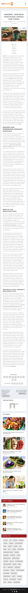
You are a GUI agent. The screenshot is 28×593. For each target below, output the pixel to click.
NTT (5, 567)
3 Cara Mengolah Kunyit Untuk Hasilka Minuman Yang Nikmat (14, 517)
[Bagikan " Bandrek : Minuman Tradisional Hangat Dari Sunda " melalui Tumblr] (12, 377)
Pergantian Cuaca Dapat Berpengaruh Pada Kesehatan (16, 505)
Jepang (14, 549)
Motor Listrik (7, 564)
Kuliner (17, 552)
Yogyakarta (16, 582)
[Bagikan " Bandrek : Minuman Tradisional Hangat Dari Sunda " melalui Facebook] (4, 377)
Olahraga (10, 567)
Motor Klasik (18, 561)
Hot (16, 506)
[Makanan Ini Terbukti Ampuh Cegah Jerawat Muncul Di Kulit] (14, 443)
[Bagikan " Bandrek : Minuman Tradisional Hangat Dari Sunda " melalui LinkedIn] (18, 377)
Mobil (18, 555)
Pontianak (6, 573)
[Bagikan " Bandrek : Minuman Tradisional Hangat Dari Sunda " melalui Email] (12, 379)
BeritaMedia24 (13, 589)
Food (21, 21)
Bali (10, 540)
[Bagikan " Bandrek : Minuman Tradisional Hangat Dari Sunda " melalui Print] (15, 379)
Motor (11, 561)
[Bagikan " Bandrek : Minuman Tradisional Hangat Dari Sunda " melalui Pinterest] (15, 377)
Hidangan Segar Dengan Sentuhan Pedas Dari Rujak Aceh (13, 433)
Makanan (6, 555)
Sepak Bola (14, 573)
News (19, 564)
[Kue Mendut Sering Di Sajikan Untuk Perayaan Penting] (14, 462)
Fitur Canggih (18, 543)
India (5, 549)
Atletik (5, 540)
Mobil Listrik (7, 558)
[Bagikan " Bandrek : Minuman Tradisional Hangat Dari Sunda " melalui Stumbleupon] (23, 377)
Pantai (12, 570)
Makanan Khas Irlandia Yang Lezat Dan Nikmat (15, 523)
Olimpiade (17, 567)
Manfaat (12, 555)
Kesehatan (20, 549)
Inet (9, 549)
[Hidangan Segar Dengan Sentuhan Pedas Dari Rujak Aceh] (14, 423)
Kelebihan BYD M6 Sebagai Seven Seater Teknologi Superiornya (14, 511)
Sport (13, 576)
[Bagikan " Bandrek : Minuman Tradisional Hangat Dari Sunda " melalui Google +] (10, 377)
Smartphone (7, 576)
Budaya (15, 540)
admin (10, 21)
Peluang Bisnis (20, 570)
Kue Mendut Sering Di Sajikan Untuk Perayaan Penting (12, 471)
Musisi (14, 564)
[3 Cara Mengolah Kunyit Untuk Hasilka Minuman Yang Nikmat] (4, 517)
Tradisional (13, 579)
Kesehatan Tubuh (8, 552)
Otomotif (14, 513)
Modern (6, 561)
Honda (15, 546)
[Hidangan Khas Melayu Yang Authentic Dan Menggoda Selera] (4, 529)
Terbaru (19, 576)
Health (14, 506)
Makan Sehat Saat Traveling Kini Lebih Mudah (12, 491)
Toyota (6, 579)
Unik (5, 582)
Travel (19, 579)
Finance (11, 543)
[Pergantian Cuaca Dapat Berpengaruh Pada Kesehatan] (4, 505)
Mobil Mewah (15, 558)
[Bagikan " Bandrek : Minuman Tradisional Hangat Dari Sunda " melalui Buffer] (20, 377)
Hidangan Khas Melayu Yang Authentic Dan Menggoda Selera (14, 529)
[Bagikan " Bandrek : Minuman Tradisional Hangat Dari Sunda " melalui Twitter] (7, 377)
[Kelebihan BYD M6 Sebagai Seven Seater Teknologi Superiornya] (4, 511)
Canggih (21, 540)
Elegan (5, 543)
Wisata (9, 582)
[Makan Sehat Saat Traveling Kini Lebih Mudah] (14, 482)
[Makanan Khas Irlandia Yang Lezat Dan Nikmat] (4, 523)
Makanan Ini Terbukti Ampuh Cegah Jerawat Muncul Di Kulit (12, 452)
